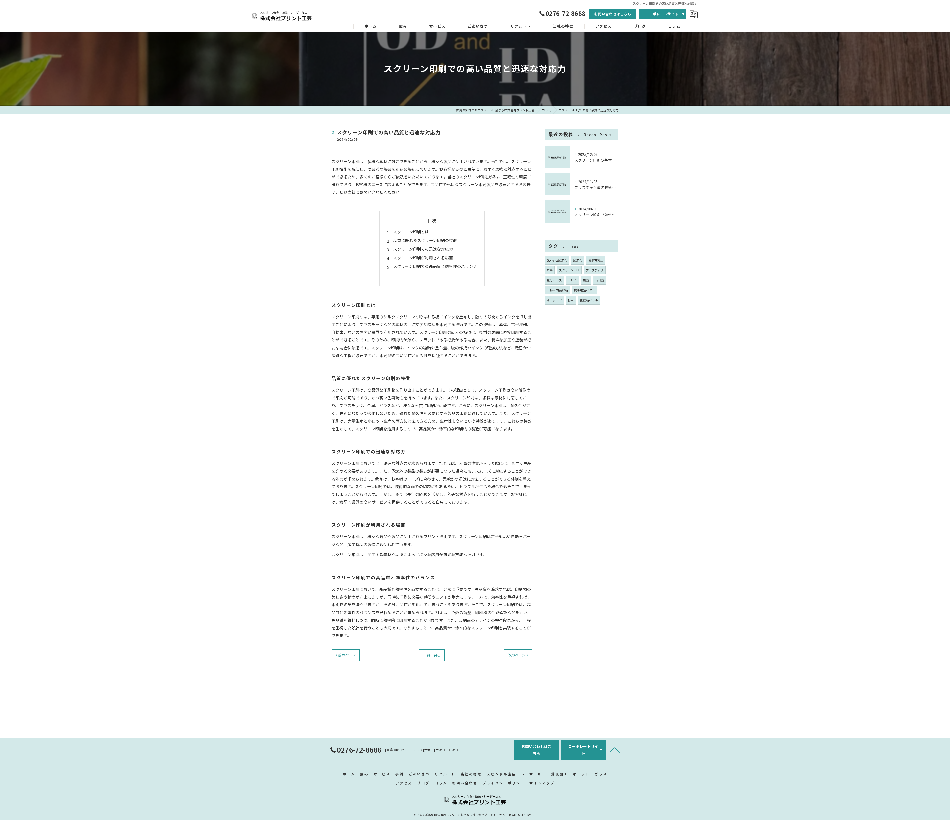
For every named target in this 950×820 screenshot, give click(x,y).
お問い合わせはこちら (612, 13)
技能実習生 (595, 260)
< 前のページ (345, 654)
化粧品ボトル (589, 300)
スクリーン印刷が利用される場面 (423, 258)
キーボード (554, 300)
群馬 (550, 270)
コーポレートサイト (662, 13)
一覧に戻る (432, 654)
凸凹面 (599, 280)
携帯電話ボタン (584, 290)
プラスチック (595, 270)
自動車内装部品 (557, 290)
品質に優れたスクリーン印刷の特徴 (425, 240)
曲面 (586, 280)
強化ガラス (554, 280)
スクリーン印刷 (569, 270)
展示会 (577, 260)
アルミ (572, 280)
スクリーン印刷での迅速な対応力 (423, 249)
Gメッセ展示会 (557, 260)
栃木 (571, 300)
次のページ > (518, 654)
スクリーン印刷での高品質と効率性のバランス (435, 266)
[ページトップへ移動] (615, 750)
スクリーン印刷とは (411, 232)
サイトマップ (542, 782)
